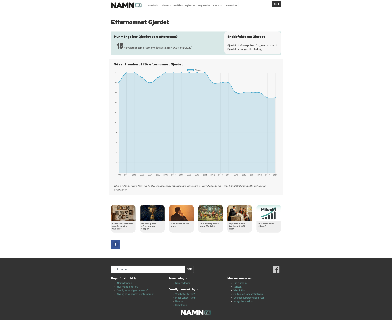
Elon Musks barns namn (179, 224)
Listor (165, 5)
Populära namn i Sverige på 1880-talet (238, 226)
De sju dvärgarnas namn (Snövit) (209, 224)
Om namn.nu (241, 283)
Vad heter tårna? (185, 294)
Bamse (179, 301)
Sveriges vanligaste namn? (132, 290)
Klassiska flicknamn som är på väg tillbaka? (122, 226)
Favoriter (231, 5)
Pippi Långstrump (185, 297)
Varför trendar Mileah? (266, 224)
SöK (276, 4)
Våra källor (239, 290)
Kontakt (238, 286)
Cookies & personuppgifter (249, 297)
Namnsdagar (182, 283)
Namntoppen (124, 283)
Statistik (153, 5)
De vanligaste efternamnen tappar (148, 226)
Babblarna (181, 305)
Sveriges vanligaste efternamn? (135, 294)
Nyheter (190, 5)
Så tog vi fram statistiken (248, 294)
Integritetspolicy (243, 301)
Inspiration (204, 5)
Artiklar (178, 5)
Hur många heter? (127, 286)
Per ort (217, 5)
